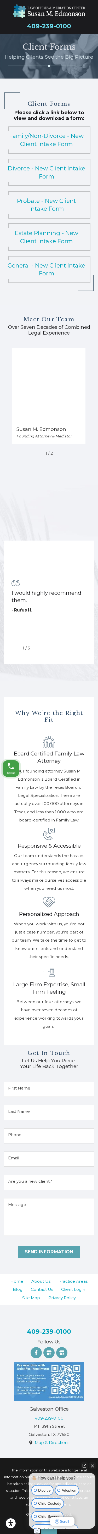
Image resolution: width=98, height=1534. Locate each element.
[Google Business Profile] (49, 1352)
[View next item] (60, 453)
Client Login (73, 1289)
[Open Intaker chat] (37, 1531)
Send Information (49, 1251)
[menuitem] (16, 1281)
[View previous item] (38, 453)
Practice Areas (73, 1281)
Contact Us (42, 1289)
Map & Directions (52, 1442)
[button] (10, 1523)
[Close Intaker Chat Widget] (92, 1465)
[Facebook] (36, 1352)
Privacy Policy (62, 1297)
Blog (18, 1289)
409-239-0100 (49, 26)
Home (16, 1281)
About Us (40, 1281)
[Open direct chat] (84, 1465)
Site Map (31, 1297)
